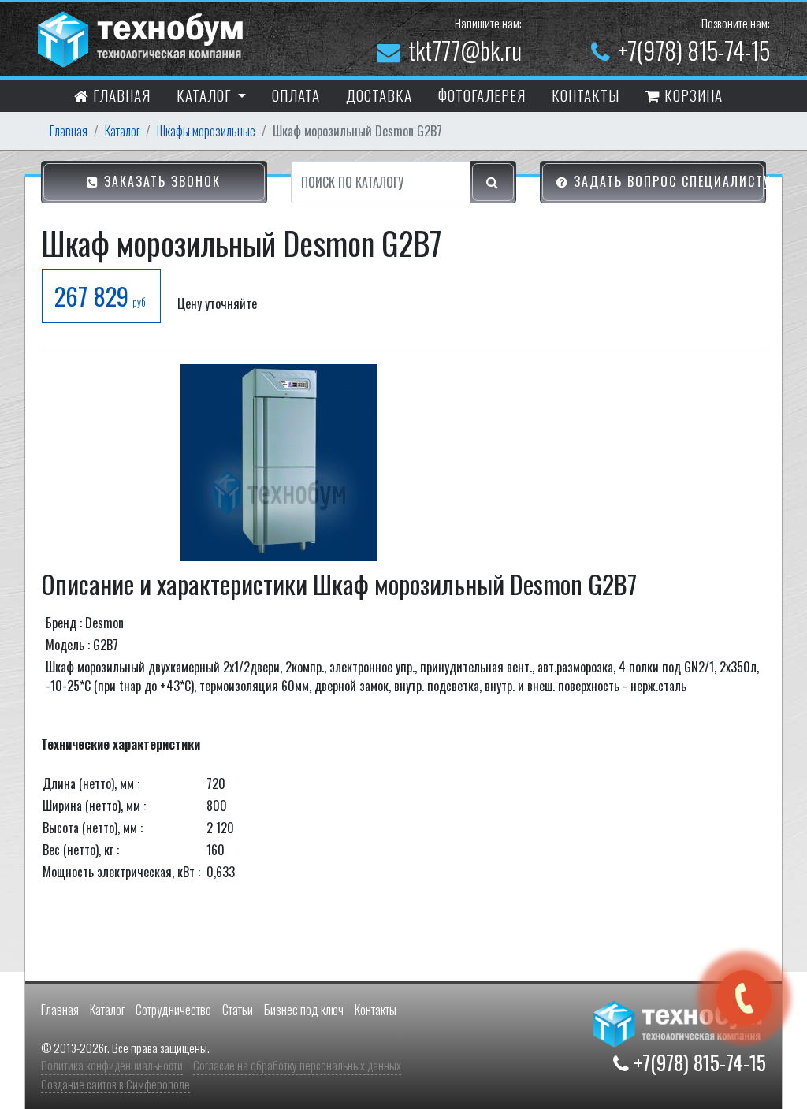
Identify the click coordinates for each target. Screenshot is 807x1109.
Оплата (296, 95)
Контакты (375, 1009)
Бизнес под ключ (304, 1009)
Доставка (379, 95)
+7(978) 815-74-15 (694, 50)
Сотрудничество (173, 1009)
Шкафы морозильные (206, 130)
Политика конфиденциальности (112, 1065)
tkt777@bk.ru (465, 50)
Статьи (237, 1009)
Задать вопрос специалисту (667, 181)
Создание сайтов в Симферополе (115, 1083)
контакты (585, 95)
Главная (120, 95)
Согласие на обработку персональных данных (297, 1065)
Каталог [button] (206, 95)
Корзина (691, 95)
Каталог (122, 130)
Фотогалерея (482, 95)
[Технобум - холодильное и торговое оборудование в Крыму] (142, 37)
